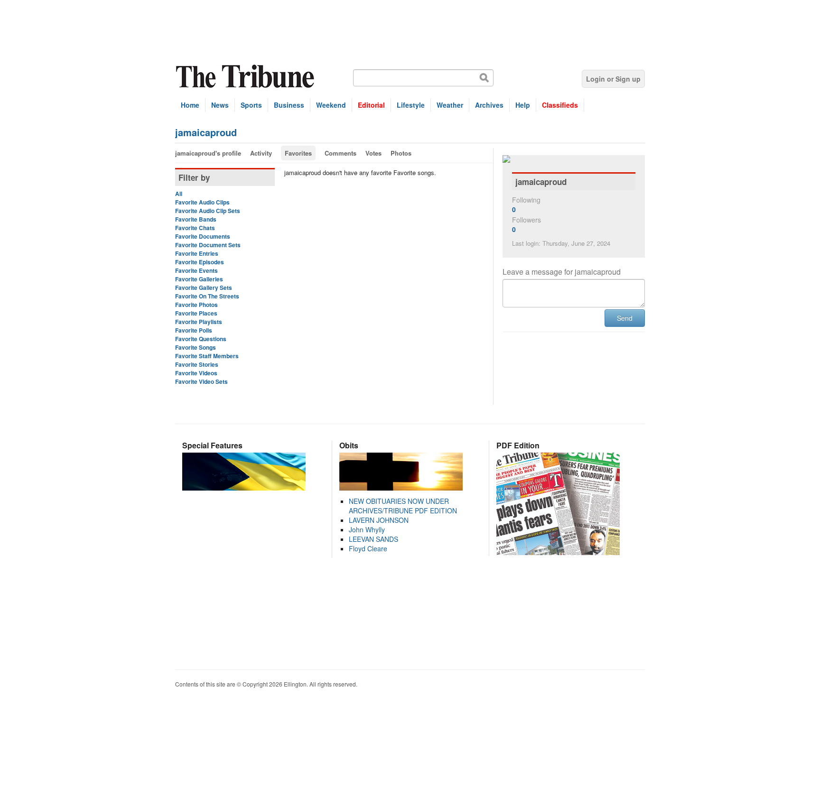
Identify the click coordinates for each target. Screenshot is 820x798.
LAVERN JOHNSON (379, 520)
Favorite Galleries (199, 279)
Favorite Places (196, 313)
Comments (340, 153)
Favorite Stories (196, 364)
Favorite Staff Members (207, 356)
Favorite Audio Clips (202, 202)
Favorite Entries (196, 253)
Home (190, 105)
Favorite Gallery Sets (203, 287)
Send (625, 318)
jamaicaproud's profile (208, 153)
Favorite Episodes (199, 262)
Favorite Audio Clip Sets (207, 210)
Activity (261, 153)
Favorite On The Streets (207, 296)
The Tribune (246, 77)
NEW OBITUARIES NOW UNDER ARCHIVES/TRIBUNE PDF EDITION (403, 505)
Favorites (298, 153)
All (178, 193)
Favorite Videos (196, 373)
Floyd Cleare (368, 548)
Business (289, 105)
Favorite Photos (196, 304)
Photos (401, 153)
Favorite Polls (193, 330)
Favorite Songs (195, 347)
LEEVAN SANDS (373, 539)
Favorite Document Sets (208, 245)
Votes (373, 153)
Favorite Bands (195, 219)
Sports (251, 105)
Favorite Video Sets (201, 381)
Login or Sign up (613, 79)
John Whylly (367, 529)
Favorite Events (196, 270)
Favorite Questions (200, 338)
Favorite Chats (195, 227)
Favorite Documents (202, 236)
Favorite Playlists (198, 321)
